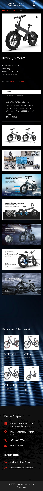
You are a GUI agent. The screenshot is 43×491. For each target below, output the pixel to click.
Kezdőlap (5, 10)
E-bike (12, 10)
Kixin (22, 82)
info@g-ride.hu (16, 445)
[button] (37, 17)
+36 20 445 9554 (16, 440)
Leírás (8, 92)
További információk (14, 96)
